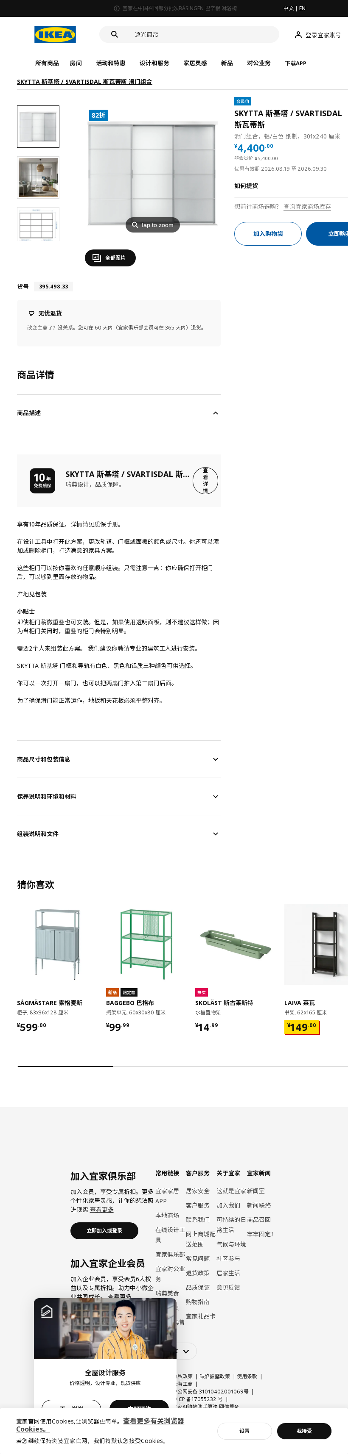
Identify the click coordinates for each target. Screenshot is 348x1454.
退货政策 (198, 1273)
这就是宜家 (231, 1191)
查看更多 (102, 1209)
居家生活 (228, 1273)
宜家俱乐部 (170, 1254)
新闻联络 (259, 1205)
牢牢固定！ (262, 1234)
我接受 (304, 1431)
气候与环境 (231, 1244)
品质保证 (198, 1287)
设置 (244, 1431)
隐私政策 (182, 1376)
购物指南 (198, 1302)
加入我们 (228, 1205)
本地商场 (167, 1215)
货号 (23, 286)
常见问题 (198, 1259)
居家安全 (198, 1191)
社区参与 (228, 1259)
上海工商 (182, 1384)
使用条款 (247, 1376)
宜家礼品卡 (201, 1316)
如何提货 (246, 186)
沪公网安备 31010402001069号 (210, 1391)
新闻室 (256, 1191)
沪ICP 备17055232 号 (197, 1399)
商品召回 (259, 1220)
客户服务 (198, 1205)
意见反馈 (228, 1287)
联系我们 (198, 1220)
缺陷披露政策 (214, 1376)
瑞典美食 (167, 1293)
